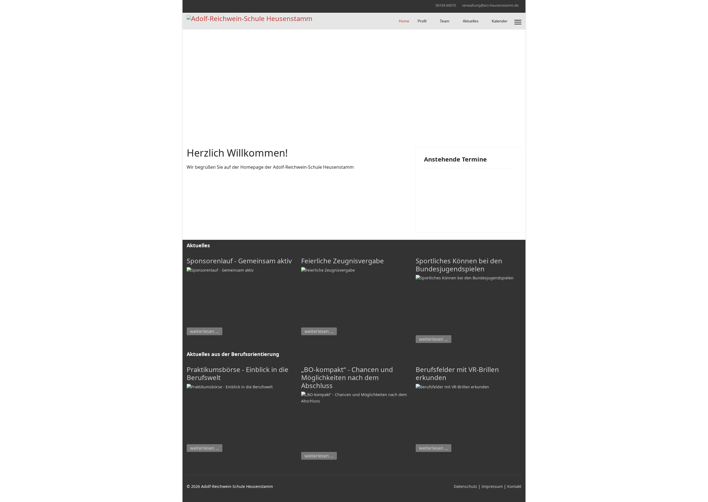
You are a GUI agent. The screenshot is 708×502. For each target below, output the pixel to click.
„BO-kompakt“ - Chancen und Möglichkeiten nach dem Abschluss (347, 377)
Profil (422, 21)
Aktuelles (470, 21)
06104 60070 (446, 5)
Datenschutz (466, 486)
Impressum (492, 486)
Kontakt (514, 486)
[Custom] (196, 5)
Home (404, 21)
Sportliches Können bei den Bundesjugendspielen (459, 264)
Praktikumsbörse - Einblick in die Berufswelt (237, 373)
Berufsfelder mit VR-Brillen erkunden (457, 373)
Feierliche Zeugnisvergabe (342, 260)
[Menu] (517, 22)
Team (444, 21)
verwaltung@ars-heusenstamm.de (490, 5)
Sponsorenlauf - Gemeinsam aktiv (239, 260)
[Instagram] (188, 5)
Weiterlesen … (204, 331)
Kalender (499, 21)
